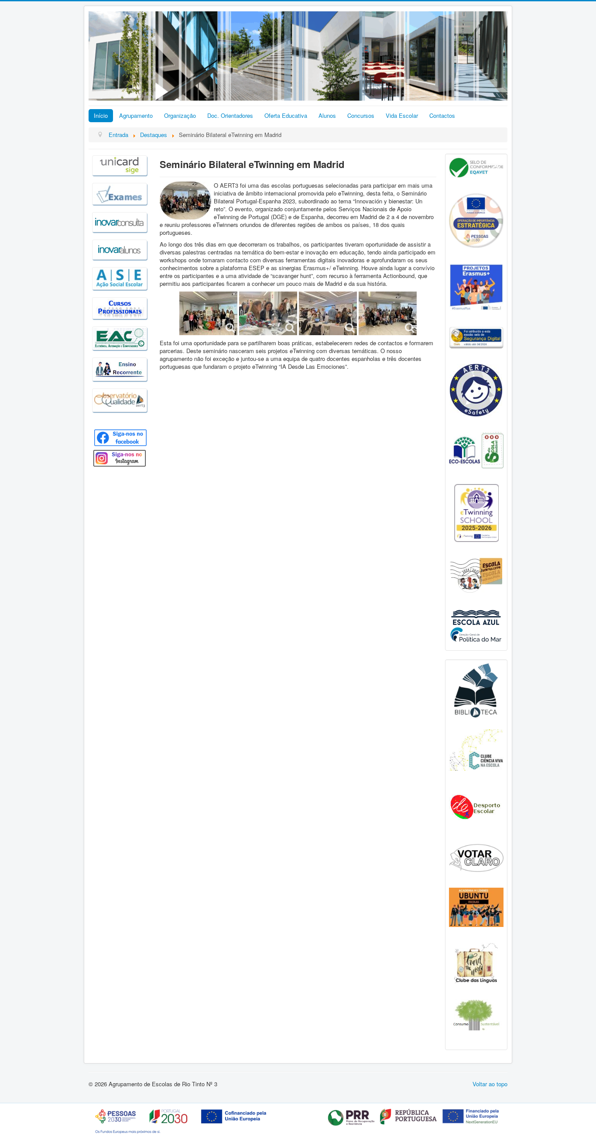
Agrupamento (136, 115)
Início (101, 115)
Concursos (360, 115)
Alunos (327, 115)
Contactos (442, 115)
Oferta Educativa (285, 115)
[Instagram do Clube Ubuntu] (476, 906)
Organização (180, 115)
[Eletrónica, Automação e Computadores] (119, 337)
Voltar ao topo (490, 1084)
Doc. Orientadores (230, 115)
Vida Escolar (402, 115)
